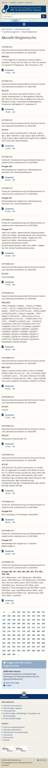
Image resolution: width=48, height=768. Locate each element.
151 (23, 620)
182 (43, 631)
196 (23, 639)
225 (33, 651)
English (4, 3)
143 (28, 616)
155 (43, 620)
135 (33, 612)
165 (3, 627)
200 (43, 639)
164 (43, 624)
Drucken (43, 760)
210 (3, 647)
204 (18, 643)
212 (13, 647)
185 (13, 635)
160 (23, 624)
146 (43, 616)
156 (3, 624)
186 (18, 635)
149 (13, 620)
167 (13, 627)
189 (33, 635)
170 (28, 627)
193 (8, 639)
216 (33, 647)
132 (18, 612)
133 (23, 612)
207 (33, 643)
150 (18, 620)
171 (33, 627)
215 (28, 647)
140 (13, 616)
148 (8, 620)
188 (28, 635)
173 (43, 627)
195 (18, 639)
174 (3, 631)
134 (28, 612)
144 (33, 616)
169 (23, 627)
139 (8, 616)
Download (9, 70)
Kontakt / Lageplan (25, 3)
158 (13, 624)
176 (13, 631)
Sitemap (13, 3)
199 (38, 639)
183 (3, 635)
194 (13, 639)
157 (8, 624)
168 (18, 627)
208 (38, 643)
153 (33, 620)
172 (38, 627)
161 (28, 624)
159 (18, 624)
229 (8, 654)
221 (13, 651)
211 (8, 647)
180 (33, 631)
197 (28, 639)
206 (28, 643)
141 (18, 616)
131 (13, 612)
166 (8, 627)
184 (8, 635)
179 (28, 631)
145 (38, 616)
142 (23, 616)
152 (28, 620)
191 (43, 635)
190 (38, 635)
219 (3, 651)
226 (38, 651)
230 (13, 654)
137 (43, 612)
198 (33, 639)
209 (43, 643)
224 (28, 651)
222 (18, 651)
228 (3, 654)
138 (3, 616)
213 (18, 647)
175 (8, 631)
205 (23, 643)
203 (13, 643)
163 (38, 624)
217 (38, 647)
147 (3, 620)
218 (43, 647)
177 (18, 631)
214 (23, 647)
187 (23, 635)
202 (8, 643)
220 (8, 651)
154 (38, 620)
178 (23, 631)
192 (3, 639)
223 (23, 651)
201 (3, 643)
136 (38, 612)
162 (33, 624)
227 (43, 651)
